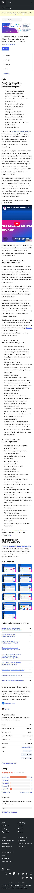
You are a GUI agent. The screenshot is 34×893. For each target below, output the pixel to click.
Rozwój (6, 69)
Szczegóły (7, 55)
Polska (8, 869)
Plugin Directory (6, 8)
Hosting (4, 829)
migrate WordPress (27, 754)
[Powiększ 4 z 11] (30, 576)
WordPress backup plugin (20, 131)
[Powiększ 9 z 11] (14, 604)
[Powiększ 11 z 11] (14, 613)
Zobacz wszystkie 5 (27, 747)
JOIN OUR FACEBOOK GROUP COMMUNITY (16, 546)
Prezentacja (22, 823)
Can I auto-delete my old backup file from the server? (11, 648)
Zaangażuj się (22, 837)
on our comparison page (19, 530)
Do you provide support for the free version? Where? (10, 642)
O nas (3, 823)
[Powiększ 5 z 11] (14, 585)
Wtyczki (20, 829)
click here (29, 328)
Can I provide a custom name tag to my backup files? (11, 663)
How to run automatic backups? (12, 675)
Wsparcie (6, 73)
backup (25, 751)
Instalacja (7, 64)
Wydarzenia (21, 840)
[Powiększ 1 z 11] (14, 567)
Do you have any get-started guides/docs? (9, 635)
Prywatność (6, 832)
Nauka (4, 837)
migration (24, 758)
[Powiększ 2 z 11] (30, 567)
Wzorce (20, 832)
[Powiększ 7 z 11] (14, 595)
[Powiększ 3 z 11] (14, 576)
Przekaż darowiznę (25, 843)
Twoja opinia (6, 792)
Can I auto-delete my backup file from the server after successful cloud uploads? (11, 656)
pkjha (7, 709)
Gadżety (21, 847)
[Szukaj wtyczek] (20, 19)
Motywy (20, 826)
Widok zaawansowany (9, 763)
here (9, 535)
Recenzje (7, 60)
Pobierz (5, 48)
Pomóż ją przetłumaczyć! (17, 14)
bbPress (5, 858)
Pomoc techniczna (8, 840)
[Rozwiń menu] (31, 2)
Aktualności (5, 826)
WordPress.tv (7, 847)
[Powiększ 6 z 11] (30, 585)
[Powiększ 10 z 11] (30, 604)
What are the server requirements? (13, 681)
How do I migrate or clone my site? (13, 670)
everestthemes (10, 44)
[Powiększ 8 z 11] (30, 595)
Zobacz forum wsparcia (9, 812)
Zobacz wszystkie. (26, 792)
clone (30, 751)
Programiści (5, 843)
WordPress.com (8, 852)
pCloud (30, 758)
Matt (4, 855)
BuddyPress (6, 861)
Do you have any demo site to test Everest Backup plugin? (11, 629)
